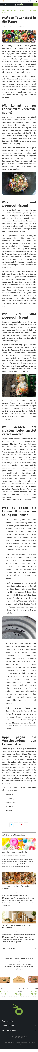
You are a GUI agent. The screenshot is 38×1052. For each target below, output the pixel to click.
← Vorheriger (24, 10)
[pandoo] (19, 4)
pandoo (9, 1043)
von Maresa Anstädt (6, 26)
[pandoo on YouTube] (15, 1037)
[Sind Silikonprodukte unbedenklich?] (19, 844)
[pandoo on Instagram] (22, 1037)
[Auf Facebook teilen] (16, 825)
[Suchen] (31, 4)
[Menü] (1, 4)
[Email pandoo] (25, 1037)
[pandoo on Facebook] (12, 1037)
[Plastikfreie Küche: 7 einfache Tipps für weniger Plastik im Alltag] (19, 917)
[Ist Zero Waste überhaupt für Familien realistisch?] (19, 878)
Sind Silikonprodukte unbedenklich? (15, 852)
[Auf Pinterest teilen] (21, 825)
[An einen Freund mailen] (26, 825)
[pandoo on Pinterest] (19, 1037)
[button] (3, 992)
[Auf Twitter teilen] (11, 825)
